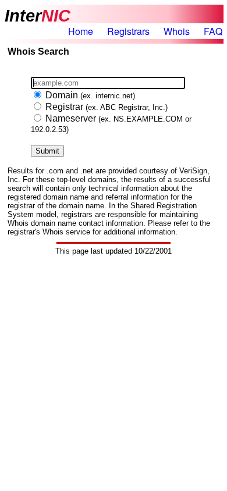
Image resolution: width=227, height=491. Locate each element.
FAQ (213, 31)
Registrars (128, 31)
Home (80, 31)
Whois (177, 31)
